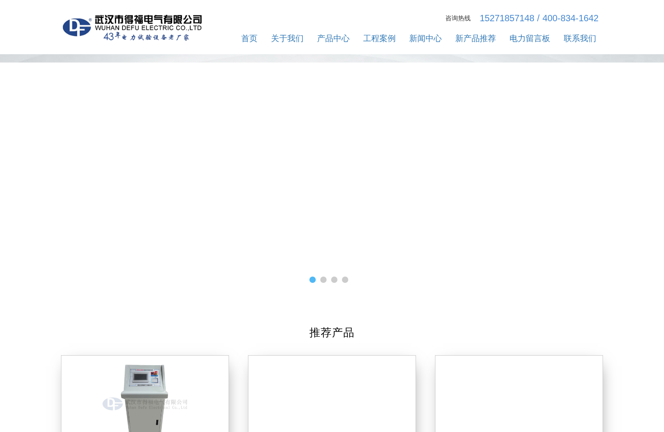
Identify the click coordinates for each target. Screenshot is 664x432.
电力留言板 (530, 38)
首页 (249, 38)
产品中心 (333, 38)
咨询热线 (458, 18)
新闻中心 (425, 38)
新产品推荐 (475, 38)
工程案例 (379, 38)
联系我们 (580, 38)
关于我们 (287, 38)
